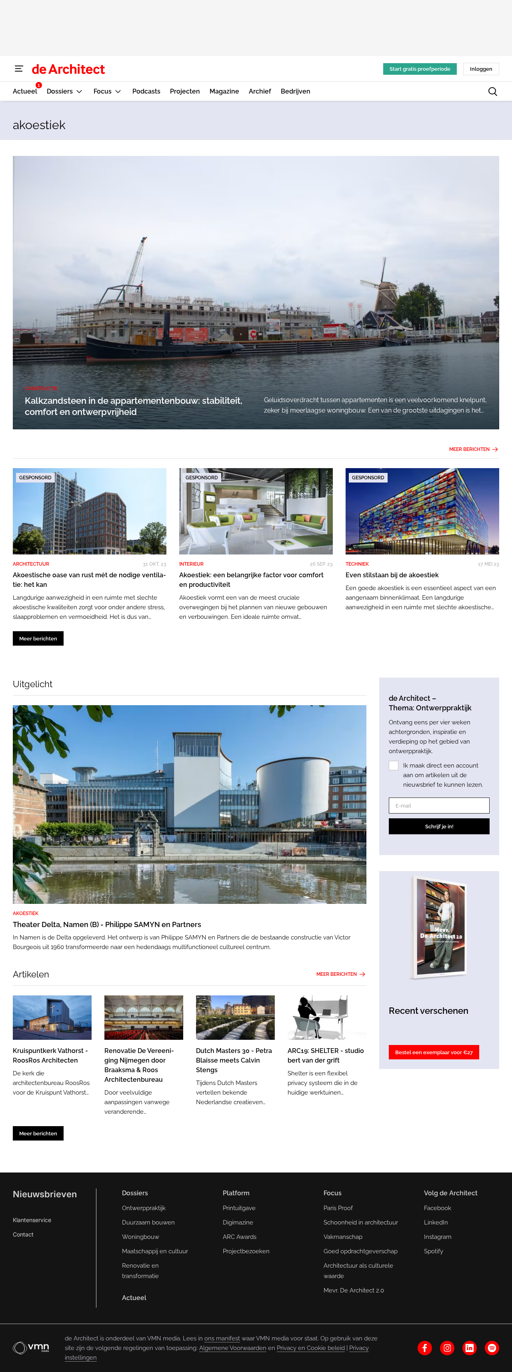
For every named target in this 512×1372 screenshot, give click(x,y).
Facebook (437, 1208)
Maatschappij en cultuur (155, 1251)
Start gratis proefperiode (420, 69)
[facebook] (425, 1348)
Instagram (438, 1236)
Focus (333, 1193)
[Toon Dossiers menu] (79, 91)
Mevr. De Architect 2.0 (354, 1290)
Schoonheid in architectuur (361, 1222)
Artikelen (31, 974)
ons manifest (222, 1338)
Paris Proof (338, 1208)
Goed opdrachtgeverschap (361, 1251)
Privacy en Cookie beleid (311, 1348)
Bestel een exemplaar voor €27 (434, 1052)
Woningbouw (140, 1236)
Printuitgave (239, 1208)
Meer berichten (469, 449)
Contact (23, 1234)
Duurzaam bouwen (148, 1222)
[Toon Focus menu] (118, 91)
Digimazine (238, 1222)
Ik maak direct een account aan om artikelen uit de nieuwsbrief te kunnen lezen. (443, 775)
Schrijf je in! (439, 827)
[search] (492, 91)
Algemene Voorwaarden (232, 1348)
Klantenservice (32, 1219)
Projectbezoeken (246, 1251)
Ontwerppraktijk (144, 1208)
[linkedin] (469, 1348)
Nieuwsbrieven (45, 1194)
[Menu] (19, 69)
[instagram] (447, 1348)
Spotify (433, 1251)
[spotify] (492, 1348)
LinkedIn (436, 1222)
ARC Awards (239, 1236)
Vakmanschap (343, 1236)
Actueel (134, 1298)
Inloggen (481, 69)
